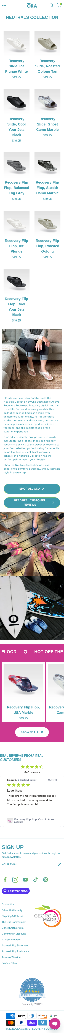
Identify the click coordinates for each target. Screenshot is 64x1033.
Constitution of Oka (12, 927)
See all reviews (32, 830)
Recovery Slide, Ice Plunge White (16, 66)
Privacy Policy (9, 963)
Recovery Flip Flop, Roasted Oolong (47, 246)
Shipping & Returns (12, 916)
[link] (32, 821)
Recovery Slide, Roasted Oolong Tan (47, 66)
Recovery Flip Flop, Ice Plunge (16, 246)
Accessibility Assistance (15, 951)
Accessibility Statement (15, 945)
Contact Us (8, 904)
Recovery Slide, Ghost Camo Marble (47, 124)
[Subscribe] (59, 864)
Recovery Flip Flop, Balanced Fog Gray (16, 187)
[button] (4, 5)
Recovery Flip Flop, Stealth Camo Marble (47, 187)
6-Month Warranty (12, 910)
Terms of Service (11, 957)
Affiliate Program (11, 939)
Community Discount (14, 933)
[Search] (52, 5)
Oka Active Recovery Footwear (36, 1028)
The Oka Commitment (14, 922)
